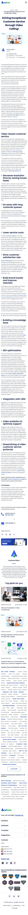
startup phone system (19, 780)
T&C (23, 905)
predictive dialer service (9, 751)
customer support (11, 236)
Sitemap (15, 908)
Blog (16, 10)
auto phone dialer (8, 708)
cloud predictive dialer (21, 748)
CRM (2, 404)
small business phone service (19, 794)
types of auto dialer (13, 115)
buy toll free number (14, 732)
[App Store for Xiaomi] (11, 863)
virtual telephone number (10, 742)
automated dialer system (18, 712)
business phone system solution (18, 762)
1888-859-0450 (9, 515)
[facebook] (9, 896)
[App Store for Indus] (14, 863)
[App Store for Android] (7, 863)
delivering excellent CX (15, 171)
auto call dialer (12, 710)
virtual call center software (9, 701)
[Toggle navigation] (25, 2)
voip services (14, 717)
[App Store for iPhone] (2, 863)
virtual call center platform (19, 703)
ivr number (21, 757)
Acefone (10, 902)
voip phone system (16, 723)
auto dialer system (22, 705)
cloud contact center (14, 678)
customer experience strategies (16, 479)
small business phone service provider (13, 796)
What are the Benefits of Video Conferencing (10, 609)
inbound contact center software (17, 689)
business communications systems (10, 760)
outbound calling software (9, 694)
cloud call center (14, 674)
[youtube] (18, 896)
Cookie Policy (16, 905)
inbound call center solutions (9, 685)
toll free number (13, 728)
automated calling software (9, 714)
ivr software (21, 755)
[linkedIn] (14, 896)
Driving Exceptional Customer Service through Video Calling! (12, 635)
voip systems (12, 726)
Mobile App (5, 859)
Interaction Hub (13, 54)
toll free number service (20, 737)
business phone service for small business (12, 798)
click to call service (14, 753)
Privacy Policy (7, 905)
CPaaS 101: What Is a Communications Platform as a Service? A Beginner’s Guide (13, 662)
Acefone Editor (14, 560)
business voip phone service (15, 719)
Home (12, 10)
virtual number (23, 739)
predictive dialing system (15, 746)
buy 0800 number (13, 735)
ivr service (12, 757)
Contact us (19, 815)
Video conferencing (6, 260)
